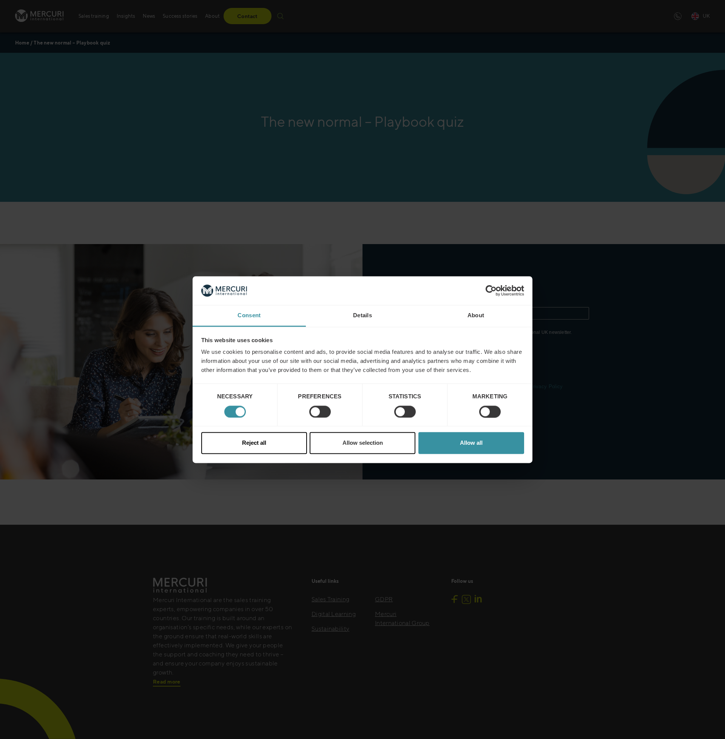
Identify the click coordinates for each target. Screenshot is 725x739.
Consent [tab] (249, 315)
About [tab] (475, 315)
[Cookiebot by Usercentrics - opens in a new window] (491, 290)
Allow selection (362, 443)
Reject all (254, 443)
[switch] (320, 412)
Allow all (471, 443)
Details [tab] (362, 315)
